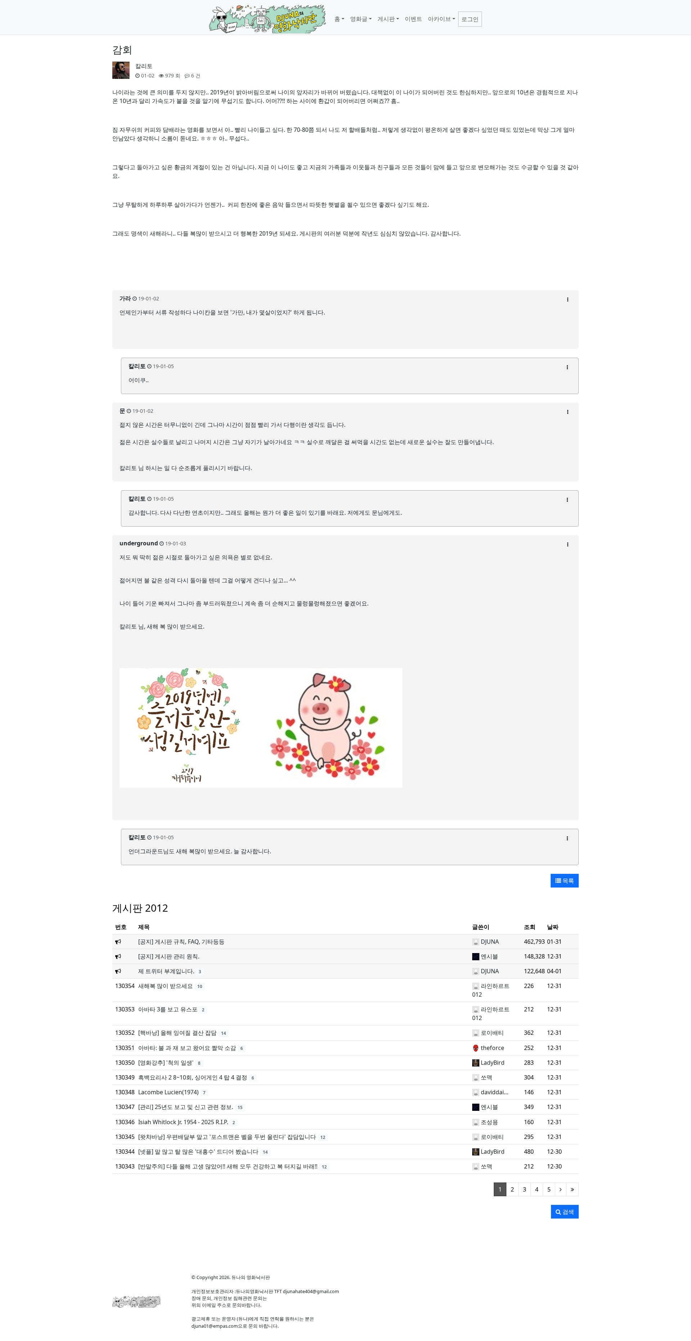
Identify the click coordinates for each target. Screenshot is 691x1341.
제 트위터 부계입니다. (166, 971)
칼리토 (144, 66)
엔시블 (489, 956)
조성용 (489, 1122)
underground (138, 543)
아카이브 (439, 19)
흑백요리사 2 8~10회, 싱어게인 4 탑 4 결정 (192, 1077)
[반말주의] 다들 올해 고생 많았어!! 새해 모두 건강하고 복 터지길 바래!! (227, 1166)
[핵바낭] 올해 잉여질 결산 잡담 (177, 1033)
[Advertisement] (345, 268)
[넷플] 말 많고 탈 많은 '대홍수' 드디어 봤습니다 (198, 1152)
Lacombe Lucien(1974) (168, 1092)
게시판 (386, 19)
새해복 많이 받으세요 (165, 986)
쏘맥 (486, 1077)
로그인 (470, 19)
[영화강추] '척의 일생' (166, 1063)
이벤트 (413, 19)
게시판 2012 (140, 908)
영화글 (358, 19)
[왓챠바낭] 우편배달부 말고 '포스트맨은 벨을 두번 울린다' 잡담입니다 (227, 1137)
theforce (492, 1048)
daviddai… (495, 1092)
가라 (125, 298)
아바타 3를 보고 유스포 (168, 1009)
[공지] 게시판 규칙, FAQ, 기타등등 (181, 942)
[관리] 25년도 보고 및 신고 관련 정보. (185, 1107)
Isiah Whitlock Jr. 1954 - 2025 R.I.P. (183, 1122)
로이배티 (492, 1033)
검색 (567, 1212)
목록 (567, 881)
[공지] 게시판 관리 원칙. (168, 956)
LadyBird (493, 1063)
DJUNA (490, 942)
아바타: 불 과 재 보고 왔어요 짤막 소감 (187, 1048)
